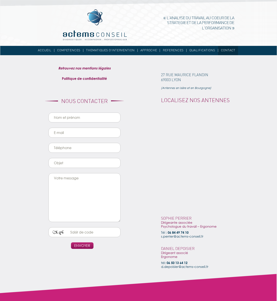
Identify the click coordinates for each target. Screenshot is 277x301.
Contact (228, 50)
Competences (68, 50)
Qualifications (202, 50)
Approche (148, 50)
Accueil (44, 50)
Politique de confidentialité (84, 78)
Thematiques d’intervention (110, 50)
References (173, 50)
